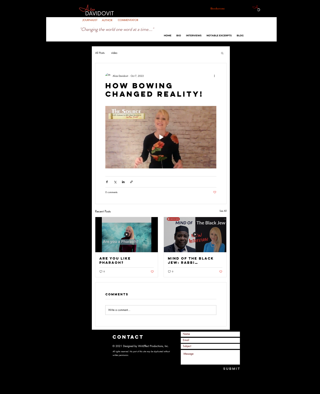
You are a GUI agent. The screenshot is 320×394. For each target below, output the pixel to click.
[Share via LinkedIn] (123, 181)
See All (223, 210)
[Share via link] (131, 181)
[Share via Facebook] (106, 181)
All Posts (99, 53)
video (114, 53)
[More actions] (214, 76)
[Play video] (160, 137)
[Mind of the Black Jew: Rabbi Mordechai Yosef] (195, 234)
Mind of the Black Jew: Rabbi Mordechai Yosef (191, 260)
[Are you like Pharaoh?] (126, 234)
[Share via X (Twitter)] (115, 181)
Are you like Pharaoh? (115, 260)
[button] (222, 53)
